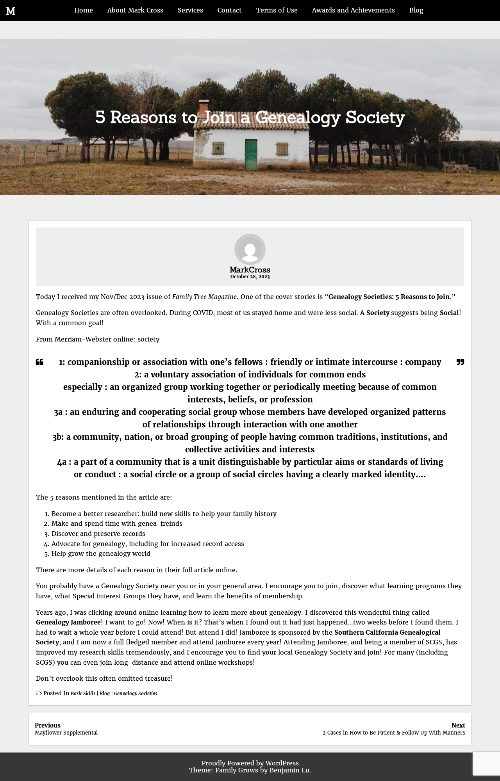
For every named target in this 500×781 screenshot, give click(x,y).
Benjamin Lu (289, 770)
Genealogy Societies (135, 693)
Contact (230, 10)
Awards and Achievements (353, 10)
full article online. (209, 570)
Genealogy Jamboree (68, 622)
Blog (416, 10)
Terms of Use (277, 10)
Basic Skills (83, 693)
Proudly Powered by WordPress (250, 763)
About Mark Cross (135, 10)
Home (83, 10)
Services (190, 10)
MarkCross (250, 269)
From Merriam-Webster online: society (97, 339)
